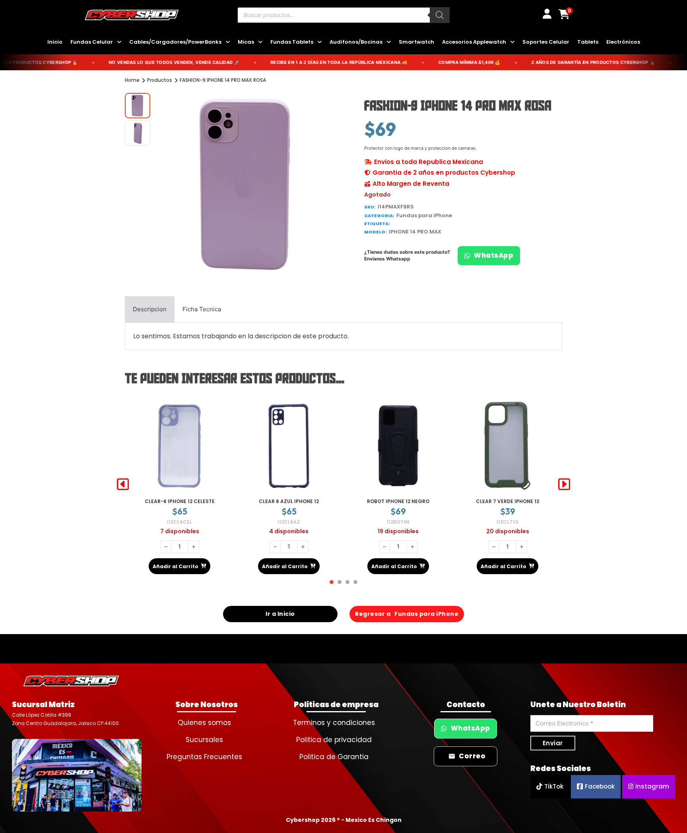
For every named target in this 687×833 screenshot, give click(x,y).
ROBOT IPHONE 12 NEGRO (289, 501)
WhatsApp (493, 255)
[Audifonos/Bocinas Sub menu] (388, 42)
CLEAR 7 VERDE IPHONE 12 (398, 501)
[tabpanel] (343, 336)
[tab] (150, 309)
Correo (472, 756)
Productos (159, 80)
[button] (329, 103)
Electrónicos (623, 42)
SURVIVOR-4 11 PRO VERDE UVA (508, 501)
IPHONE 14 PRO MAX (415, 231)
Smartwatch (416, 42)
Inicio (54, 42)
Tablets (587, 42)
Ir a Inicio (280, 614)
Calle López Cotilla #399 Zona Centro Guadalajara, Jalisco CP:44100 (65, 719)
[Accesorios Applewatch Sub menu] (512, 42)
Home (132, 80)
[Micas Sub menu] (260, 42)
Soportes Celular (545, 42)
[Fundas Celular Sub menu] (119, 42)
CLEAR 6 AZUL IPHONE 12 (179, 501)
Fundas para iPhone (424, 215)
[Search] (440, 15)
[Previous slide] (123, 484)
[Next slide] (564, 484)
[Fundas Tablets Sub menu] (319, 42)
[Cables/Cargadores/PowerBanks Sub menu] (227, 42)
